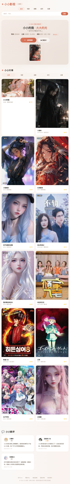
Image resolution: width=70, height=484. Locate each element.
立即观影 (30, 40)
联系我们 (50, 478)
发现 (64, 13)
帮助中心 (27, 478)
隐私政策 (35, 478)
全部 (8, 75)
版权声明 (42, 478)
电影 (28, 9)
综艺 (42, 9)
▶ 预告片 (44, 40)
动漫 (48, 9)
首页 (21, 9)
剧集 (35, 9)
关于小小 (20, 478)
